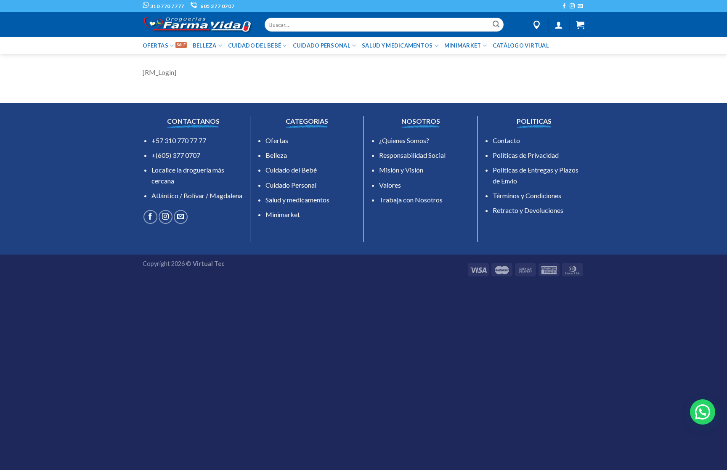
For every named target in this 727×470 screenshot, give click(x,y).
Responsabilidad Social (412, 155)
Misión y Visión (401, 170)
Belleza (276, 155)
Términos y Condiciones (527, 195)
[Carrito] (580, 25)
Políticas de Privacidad (526, 155)
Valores (390, 185)
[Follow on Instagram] (572, 6)
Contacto (506, 140)
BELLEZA (205, 45)
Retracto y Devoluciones (528, 210)
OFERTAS (155, 45)
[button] (702, 412)
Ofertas (276, 140)
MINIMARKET (462, 45)
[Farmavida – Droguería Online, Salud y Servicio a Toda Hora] (197, 24)
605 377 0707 (216, 6)
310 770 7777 (166, 6)
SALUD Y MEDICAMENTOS (397, 45)
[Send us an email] (580, 6)
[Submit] (496, 25)
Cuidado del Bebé (291, 170)
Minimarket (282, 214)
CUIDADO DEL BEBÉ (254, 45)
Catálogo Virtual (521, 45)
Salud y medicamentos (297, 200)
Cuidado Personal (290, 185)
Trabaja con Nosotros (411, 200)
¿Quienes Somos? (404, 140)
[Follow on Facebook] (564, 6)
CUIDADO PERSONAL (321, 45)
